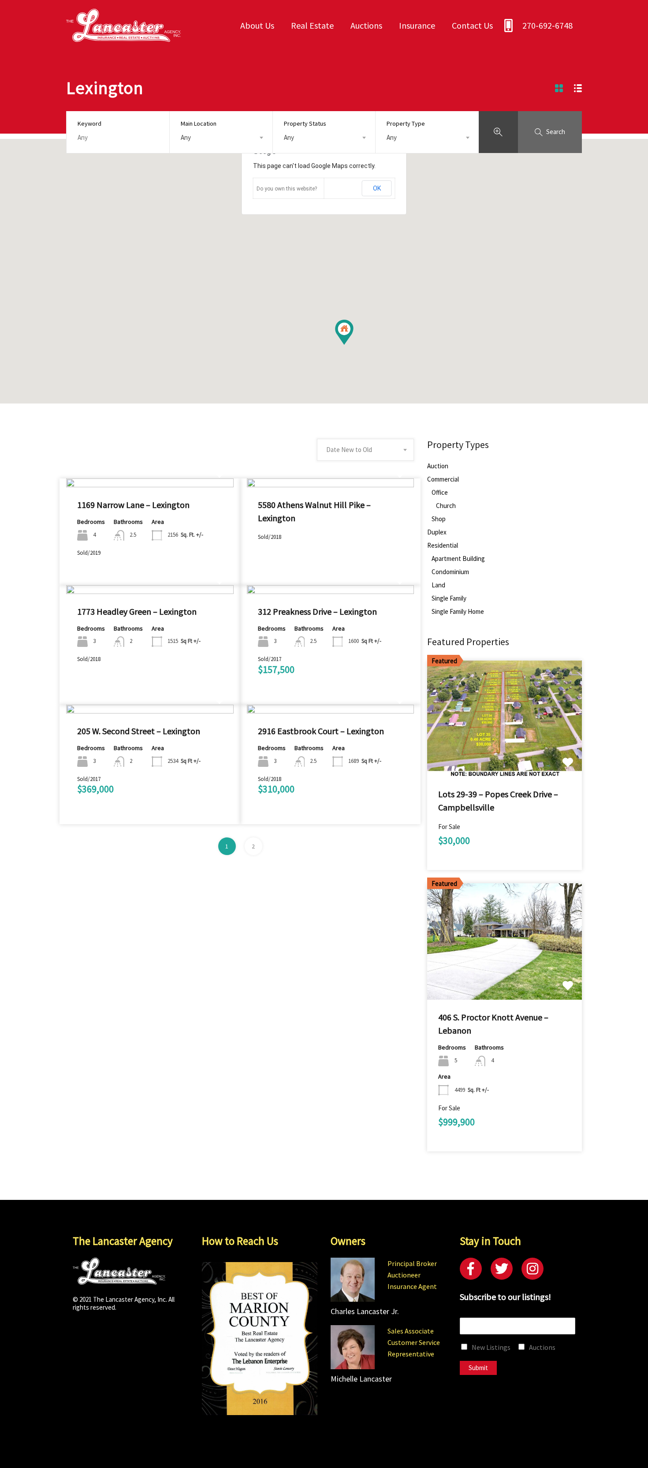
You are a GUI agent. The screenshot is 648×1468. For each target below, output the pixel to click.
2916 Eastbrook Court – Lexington (321, 730)
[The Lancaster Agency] (123, 38)
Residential (442, 545)
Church (446, 506)
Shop (439, 519)
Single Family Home (458, 612)
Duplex (437, 532)
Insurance (417, 25)
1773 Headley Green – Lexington (137, 611)
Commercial (443, 479)
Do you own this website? (287, 189)
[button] (353, 345)
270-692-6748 (547, 25)
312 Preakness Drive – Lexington (317, 611)
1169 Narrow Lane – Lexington (133, 504)
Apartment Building (458, 559)
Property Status (305, 123)
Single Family (449, 598)
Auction (437, 466)
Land (438, 585)
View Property (149, 485)
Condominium (450, 572)
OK (377, 188)
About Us (257, 25)
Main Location (198, 123)
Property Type (406, 123)
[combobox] (221, 137)
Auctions (366, 25)
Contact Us (472, 25)
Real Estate (312, 25)
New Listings (491, 1347)
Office (440, 493)
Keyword (89, 123)
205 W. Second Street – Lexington (138, 730)
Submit (478, 1367)
